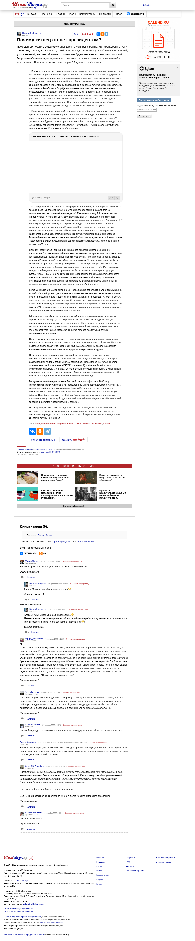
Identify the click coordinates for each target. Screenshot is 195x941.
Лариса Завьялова (33, 813)
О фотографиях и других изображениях (22, 916)
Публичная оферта (135, 871)
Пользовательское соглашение (18, 911)
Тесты (72, 14)
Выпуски (32, 14)
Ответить (31, 577)
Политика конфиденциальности (19, 908)
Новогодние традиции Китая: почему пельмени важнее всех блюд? (55, 477)
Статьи (60, 14)
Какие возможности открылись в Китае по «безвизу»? (112, 477)
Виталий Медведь (37, 583)
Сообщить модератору (72, 561)
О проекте (130, 857)
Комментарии (87, 14)
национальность (66, 423)
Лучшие (49, 535)
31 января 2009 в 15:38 (50, 692)
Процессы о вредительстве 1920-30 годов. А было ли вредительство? (112, 494)
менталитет (83, 423)
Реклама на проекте (165, 857)
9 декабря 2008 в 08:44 (54, 813)
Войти (147, 5)
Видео (118, 14)
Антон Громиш (32, 692)
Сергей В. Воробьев (34, 766)
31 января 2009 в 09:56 (47, 743)
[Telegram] (106, 34)
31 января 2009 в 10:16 (52, 725)
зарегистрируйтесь (62, 541)
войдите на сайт (85, 541)
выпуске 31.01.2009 (50, 452)
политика (97, 423)
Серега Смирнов (28, 742)
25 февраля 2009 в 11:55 (58, 584)
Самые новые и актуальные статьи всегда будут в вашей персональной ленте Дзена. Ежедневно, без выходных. (157, 87)
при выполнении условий (51, 922)
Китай (106, 423)
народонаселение (45, 423)
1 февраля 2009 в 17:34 (58, 610)
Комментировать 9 (43, 440)
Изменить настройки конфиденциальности (24, 934)
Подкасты (105, 14)
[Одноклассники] (102, 34)
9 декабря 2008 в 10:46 (55, 767)
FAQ (128, 862)
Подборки (47, 14)
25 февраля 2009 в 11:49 (51, 561)
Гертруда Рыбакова (34, 638)
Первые (41, 535)
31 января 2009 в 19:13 (55, 639)
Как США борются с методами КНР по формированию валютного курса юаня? (57, 494)
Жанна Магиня (32, 561)
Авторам (130, 866)
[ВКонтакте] (98, 34)
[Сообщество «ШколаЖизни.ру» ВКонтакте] (135, 14)
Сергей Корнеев (32, 725)
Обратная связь (163, 862)
